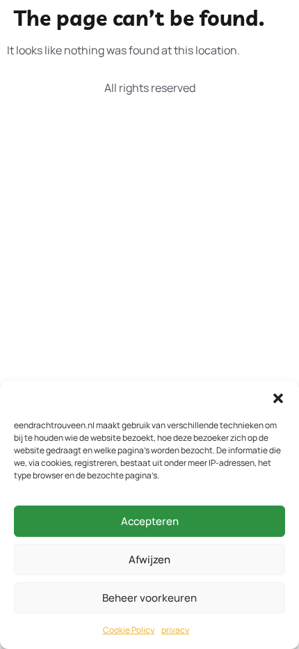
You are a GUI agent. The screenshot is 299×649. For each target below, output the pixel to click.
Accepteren (150, 521)
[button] (278, 398)
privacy (175, 630)
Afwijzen (149, 559)
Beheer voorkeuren (149, 598)
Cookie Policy (128, 630)
